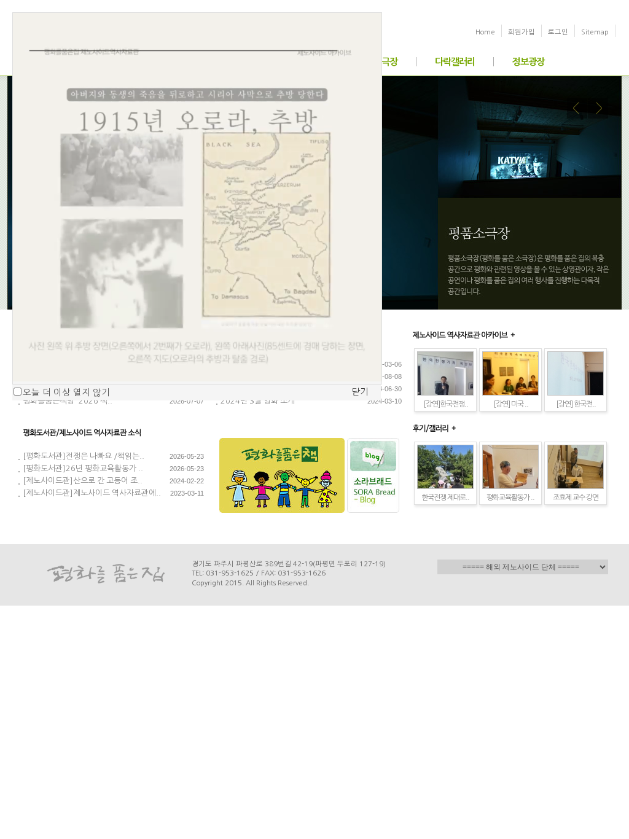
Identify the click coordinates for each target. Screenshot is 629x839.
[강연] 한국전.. (576, 404)
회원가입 (521, 32)
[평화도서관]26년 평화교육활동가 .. (83, 468)
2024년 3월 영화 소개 (258, 401)
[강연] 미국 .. (510, 404)
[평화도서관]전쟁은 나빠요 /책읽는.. (83, 456)
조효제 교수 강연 (575, 497)
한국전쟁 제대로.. (445, 497)
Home (485, 32)
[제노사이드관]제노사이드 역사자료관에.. (92, 493)
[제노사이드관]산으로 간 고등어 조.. (83, 481)
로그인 (558, 32)
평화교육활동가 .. (510, 497)
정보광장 (528, 61)
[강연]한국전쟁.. (445, 404)
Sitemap (595, 32)
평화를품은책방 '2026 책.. (67, 401)
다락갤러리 (455, 61)
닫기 (360, 392)
